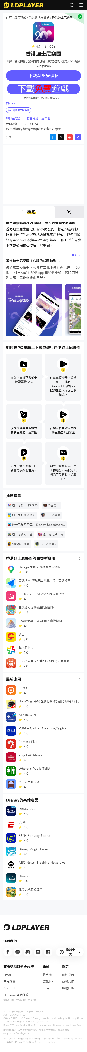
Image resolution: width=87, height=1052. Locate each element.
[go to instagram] (38, 952)
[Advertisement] (43, 174)
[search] (71, 5)
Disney (11, 103)
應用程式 (20, 18)
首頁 (9, 18)
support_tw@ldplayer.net (16, 1033)
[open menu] (81, 5)
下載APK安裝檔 (44, 75)
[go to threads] (48, 952)
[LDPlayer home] (23, 5)
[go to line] (18, 952)
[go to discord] (28, 952)
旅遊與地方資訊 (39, 18)
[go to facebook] (7, 952)
